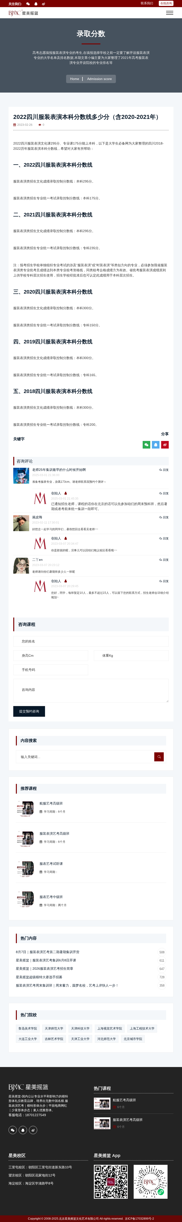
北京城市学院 (133, 1039)
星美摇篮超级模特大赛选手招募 (90, 977)
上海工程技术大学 (142, 1028)
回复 (166, 470)
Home (74, 79)
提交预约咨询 (29, 711)
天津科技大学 (80, 1028)
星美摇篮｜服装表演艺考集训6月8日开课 (90, 960)
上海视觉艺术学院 (109, 1028)
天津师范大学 (54, 1028)
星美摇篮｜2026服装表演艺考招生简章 (90, 969)
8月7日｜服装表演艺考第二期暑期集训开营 (90, 952)
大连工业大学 (27, 1039)
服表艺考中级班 (51, 897)
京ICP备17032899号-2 (139, 1218)
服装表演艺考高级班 (54, 833)
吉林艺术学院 (54, 1039)
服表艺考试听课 (51, 864)
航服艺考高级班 (51, 803)
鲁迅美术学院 (27, 1028)
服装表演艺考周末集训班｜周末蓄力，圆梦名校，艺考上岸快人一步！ (90, 985)
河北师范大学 (106, 1039)
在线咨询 (166, 3)
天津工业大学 (80, 1039)
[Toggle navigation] (169, 12)
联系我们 (147, 3)
